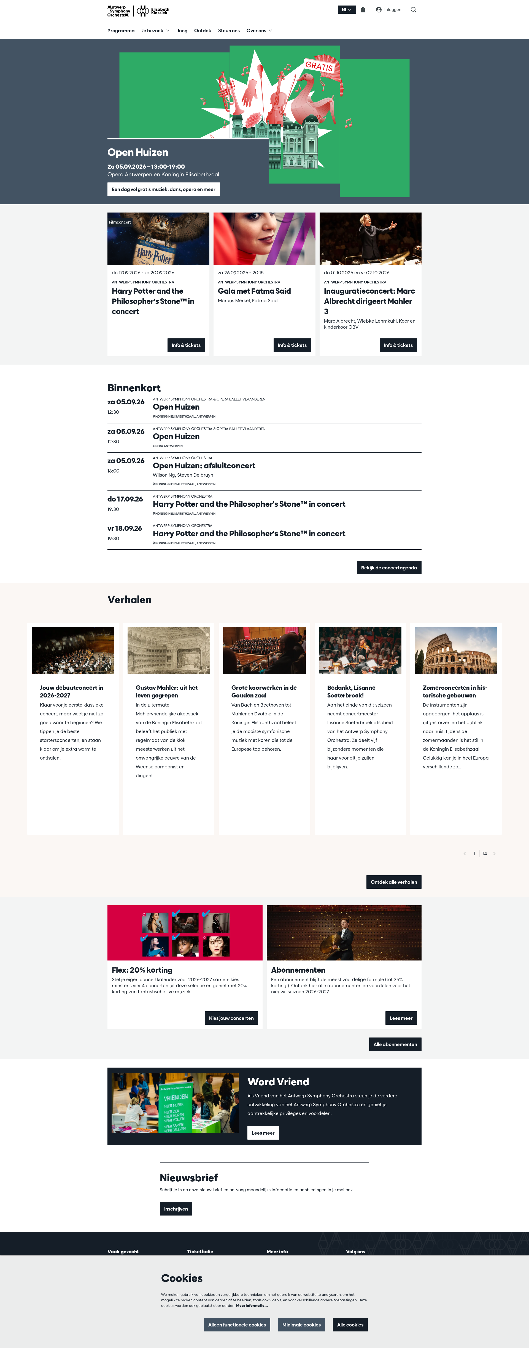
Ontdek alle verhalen (394, 882)
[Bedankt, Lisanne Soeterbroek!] (360, 650)
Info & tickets (186, 345)
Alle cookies (350, 1325)
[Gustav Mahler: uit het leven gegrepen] (169, 650)
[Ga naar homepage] (138, 11)
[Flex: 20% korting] (185, 932)
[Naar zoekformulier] (416, 10)
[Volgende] (494, 854)
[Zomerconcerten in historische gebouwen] (456, 650)
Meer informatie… (252, 1305)
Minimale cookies (301, 1325)
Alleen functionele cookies (237, 1325)
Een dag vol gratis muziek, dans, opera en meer (163, 189)
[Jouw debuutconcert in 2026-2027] (73, 650)
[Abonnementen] (344, 932)
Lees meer (401, 1018)
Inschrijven (176, 1209)
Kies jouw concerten (231, 1018)
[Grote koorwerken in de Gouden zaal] (264, 650)
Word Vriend (278, 1081)
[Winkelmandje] (366, 10)
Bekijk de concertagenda (389, 567)
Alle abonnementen (395, 1044)
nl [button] (345, 9)
